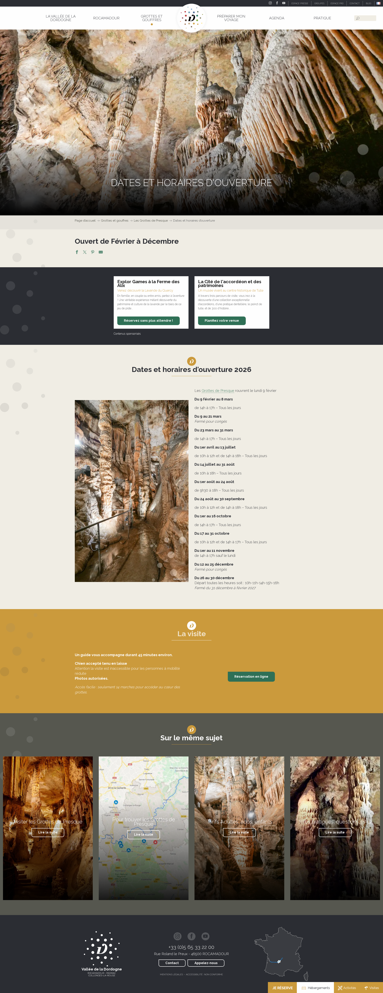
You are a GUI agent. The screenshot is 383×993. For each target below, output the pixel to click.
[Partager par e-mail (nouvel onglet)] (101, 252)
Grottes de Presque (218, 391)
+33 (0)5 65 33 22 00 (191, 947)
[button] (378, 3)
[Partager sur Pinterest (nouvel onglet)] (93, 252)
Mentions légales (171, 974)
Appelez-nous (206, 963)
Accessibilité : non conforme (204, 974)
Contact (172, 963)
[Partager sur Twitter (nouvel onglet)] (85, 252)
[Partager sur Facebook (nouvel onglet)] (77, 252)
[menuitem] (60, 18)
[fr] (378, 3)
